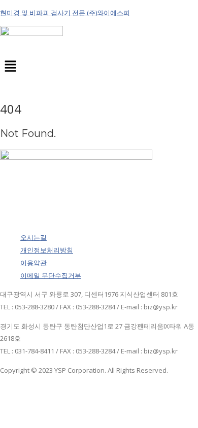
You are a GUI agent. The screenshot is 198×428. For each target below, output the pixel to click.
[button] (99, 67)
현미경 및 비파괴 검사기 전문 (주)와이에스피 (65, 12)
